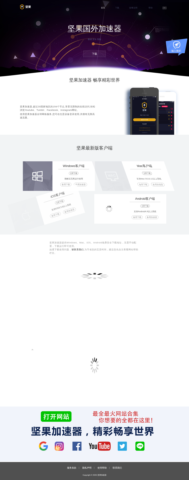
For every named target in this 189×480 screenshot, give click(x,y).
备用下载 (63, 184)
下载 (117, 8)
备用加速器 (78, 184)
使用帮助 (102, 468)
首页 (103, 8)
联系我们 (117, 468)
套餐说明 (133, 8)
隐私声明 (87, 468)
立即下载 (71, 173)
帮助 (150, 8)
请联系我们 (77, 249)
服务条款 (71, 468)
